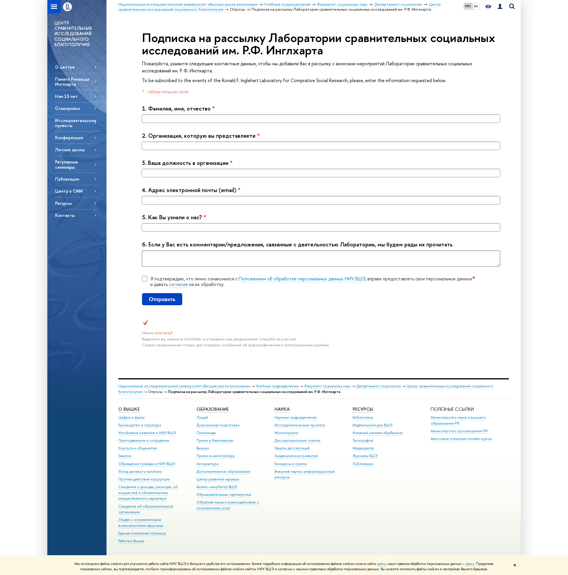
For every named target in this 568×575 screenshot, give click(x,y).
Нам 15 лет (66, 96)
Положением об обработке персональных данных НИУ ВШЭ (302, 278)
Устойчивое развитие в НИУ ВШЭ (147, 432)
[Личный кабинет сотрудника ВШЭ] (500, 6)
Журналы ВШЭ (365, 455)
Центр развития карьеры (217, 479)
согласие (178, 284)
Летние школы (70, 149)
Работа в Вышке (131, 540)
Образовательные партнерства (223, 494)
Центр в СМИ (69, 191)
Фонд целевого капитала (140, 471)
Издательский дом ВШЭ (373, 425)
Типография (363, 440)
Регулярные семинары (66, 164)
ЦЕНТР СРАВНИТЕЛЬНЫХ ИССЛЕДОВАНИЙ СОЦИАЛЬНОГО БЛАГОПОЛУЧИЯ (73, 33)
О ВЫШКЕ (129, 409)
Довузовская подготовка (217, 425)
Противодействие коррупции (144, 479)
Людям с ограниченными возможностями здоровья (140, 522)
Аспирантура (207, 463)
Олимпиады (206, 432)
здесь (381, 563)
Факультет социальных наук (327, 386)
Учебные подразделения (277, 386)
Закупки (124, 455)
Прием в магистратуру (215, 455)
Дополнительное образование (223, 471)
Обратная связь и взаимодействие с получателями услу (227, 505)
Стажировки (67, 108)
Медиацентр (363, 448)
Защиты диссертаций (292, 448)
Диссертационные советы (297, 440)
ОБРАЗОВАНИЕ (212, 409)
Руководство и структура (139, 425)
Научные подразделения (296, 417)
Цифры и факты (131, 417)
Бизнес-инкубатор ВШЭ (216, 486)
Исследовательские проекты (75, 123)
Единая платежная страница (142, 533)
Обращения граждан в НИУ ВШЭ (146, 463)
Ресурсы (63, 203)
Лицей (202, 417)
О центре (65, 67)
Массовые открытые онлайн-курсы (461, 438)
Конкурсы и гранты (291, 463)
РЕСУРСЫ (363, 409)
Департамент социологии (378, 386)
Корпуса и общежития (137, 448)
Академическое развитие (296, 455)
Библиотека (363, 417)
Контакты (65, 215)
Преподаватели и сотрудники (143, 440)
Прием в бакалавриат (214, 440)
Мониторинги (286, 432)
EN (476, 6)
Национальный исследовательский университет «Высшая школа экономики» (184, 386)
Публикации (67, 179)
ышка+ (202, 448)
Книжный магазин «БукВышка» (378, 432)
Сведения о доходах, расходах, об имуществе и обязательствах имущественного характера (148, 492)
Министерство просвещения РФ (459, 430)
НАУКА (282, 409)
